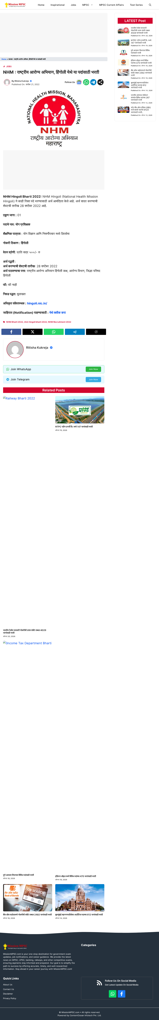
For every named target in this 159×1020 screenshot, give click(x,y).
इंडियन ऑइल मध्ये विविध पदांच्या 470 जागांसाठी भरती (75, 876)
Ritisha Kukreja (22, 81)
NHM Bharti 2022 (14, 322)
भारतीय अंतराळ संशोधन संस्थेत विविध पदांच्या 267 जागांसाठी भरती (140, 97)
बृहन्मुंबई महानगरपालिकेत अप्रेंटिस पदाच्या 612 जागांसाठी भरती (79, 914)
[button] (150, 5)
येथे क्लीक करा (57, 312)
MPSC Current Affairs (111, 4)
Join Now (93, 369)
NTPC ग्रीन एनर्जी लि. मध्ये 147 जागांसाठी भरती (74, 426)
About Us (7, 984)
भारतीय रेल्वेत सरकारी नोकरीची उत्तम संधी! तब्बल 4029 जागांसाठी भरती (24, 631)
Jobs (73, 4)
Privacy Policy (9, 998)
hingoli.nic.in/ (37, 303)
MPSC (85, 4)
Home (41, 4)
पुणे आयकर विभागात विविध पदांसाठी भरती (18, 875)
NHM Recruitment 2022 (59, 322)
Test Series (136, 4)
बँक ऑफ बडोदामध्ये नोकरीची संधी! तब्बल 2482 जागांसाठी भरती (27, 914)
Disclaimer (8, 993)
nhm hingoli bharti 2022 (35, 322)
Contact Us (8, 989)
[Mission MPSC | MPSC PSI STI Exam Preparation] (15, 5)
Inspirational (58, 4)
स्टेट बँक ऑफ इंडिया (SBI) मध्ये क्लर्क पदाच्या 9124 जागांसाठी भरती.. (141, 109)
